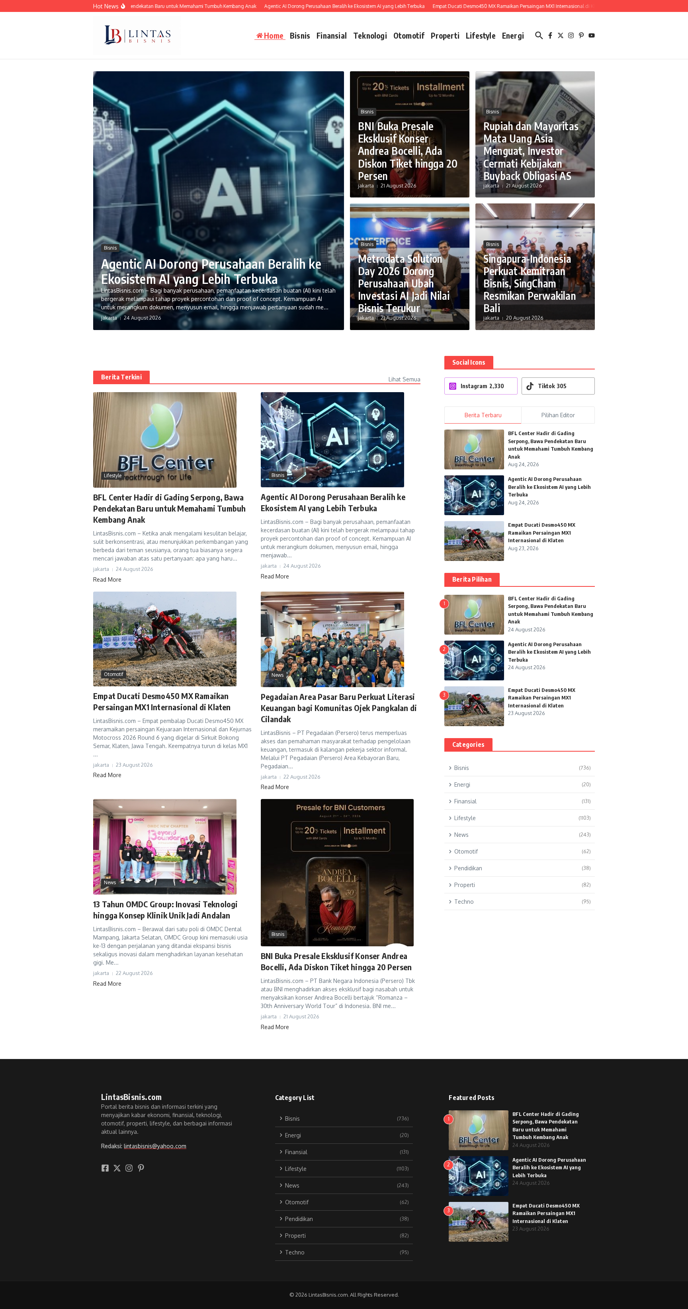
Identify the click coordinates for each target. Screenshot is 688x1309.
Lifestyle (481, 35)
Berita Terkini (121, 377)
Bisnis (300, 35)
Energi (513, 35)
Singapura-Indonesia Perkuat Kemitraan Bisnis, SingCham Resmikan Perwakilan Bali (529, 283)
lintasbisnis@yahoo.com (155, 1146)
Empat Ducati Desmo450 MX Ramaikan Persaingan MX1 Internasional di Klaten (541, 532)
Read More (107, 579)
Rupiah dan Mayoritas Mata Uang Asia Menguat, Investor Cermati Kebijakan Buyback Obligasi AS (531, 150)
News (277, 675)
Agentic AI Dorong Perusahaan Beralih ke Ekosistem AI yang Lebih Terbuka (211, 271)
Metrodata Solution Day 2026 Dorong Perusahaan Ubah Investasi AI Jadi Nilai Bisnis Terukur (404, 283)
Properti (445, 35)
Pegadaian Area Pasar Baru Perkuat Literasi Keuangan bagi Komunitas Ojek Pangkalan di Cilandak (339, 708)
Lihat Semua (404, 379)
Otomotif (409, 35)
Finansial (332, 35)
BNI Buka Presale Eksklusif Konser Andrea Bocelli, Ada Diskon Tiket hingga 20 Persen (407, 150)
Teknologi (370, 35)
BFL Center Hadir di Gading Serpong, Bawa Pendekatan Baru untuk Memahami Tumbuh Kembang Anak (169, 508)
